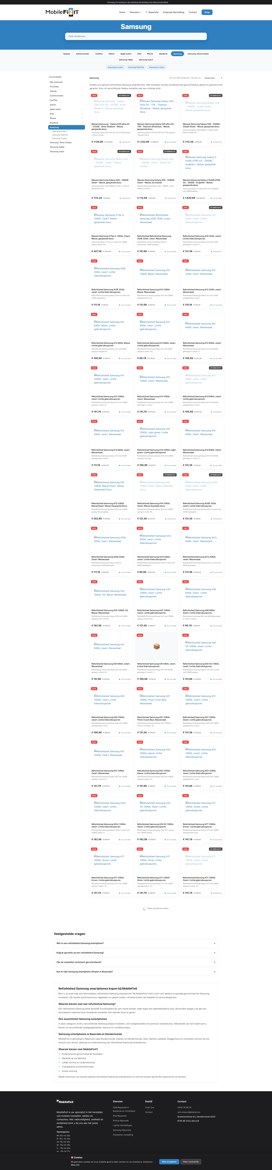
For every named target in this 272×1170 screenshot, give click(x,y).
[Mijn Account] (218, 12)
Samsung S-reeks (156, 67)
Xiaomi (111, 54)
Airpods (66, 54)
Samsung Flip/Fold (136, 67)
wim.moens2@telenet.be (189, 1112)
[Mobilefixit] (62, 12)
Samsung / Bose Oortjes (198, 54)
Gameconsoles (82, 54)
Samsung (177, 54)
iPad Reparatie (120, 1116)
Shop (207, 12)
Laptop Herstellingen (122, 1125)
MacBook (163, 54)
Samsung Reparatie (122, 1130)
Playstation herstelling (123, 1135)
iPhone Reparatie (121, 1120)
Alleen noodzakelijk (191, 1162)
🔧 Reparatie (152, 12)
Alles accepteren (169, 1162)
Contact (193, 12)
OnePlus (99, 54)
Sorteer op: (196, 78)
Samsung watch (146, 60)
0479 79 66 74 (184, 1107)
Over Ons (149, 1107)
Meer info (75, 1164)
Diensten (134, 12)
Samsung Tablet (126, 60)
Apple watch (125, 54)
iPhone (150, 54)
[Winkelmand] (227, 12)
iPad (139, 54)
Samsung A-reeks (115, 67)
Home (122, 12)
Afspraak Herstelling (173, 12)
